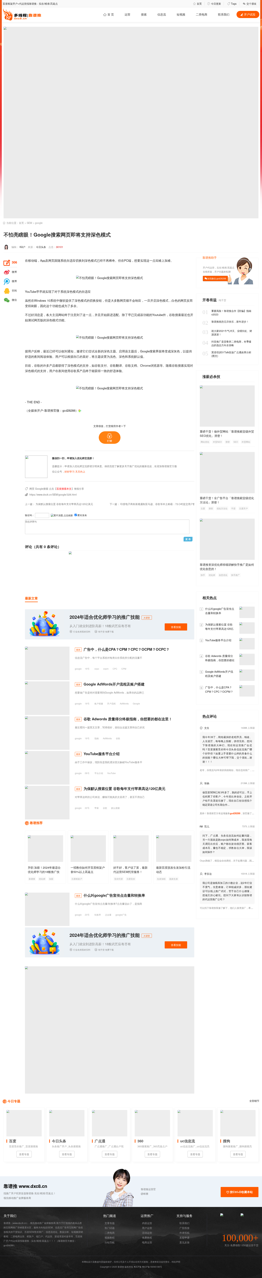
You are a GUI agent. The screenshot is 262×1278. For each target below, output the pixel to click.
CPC (115, 668)
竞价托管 (118, 878)
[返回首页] (79, 410)
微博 (10, 271)
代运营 (48, 1236)
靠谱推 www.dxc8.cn (25, 1186)
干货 (233, 508)
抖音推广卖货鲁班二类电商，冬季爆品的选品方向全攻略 (226, 343)
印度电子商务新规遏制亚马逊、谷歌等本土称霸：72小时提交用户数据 (159, 504)
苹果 (96, 807)
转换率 (97, 914)
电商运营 (147, 1242)
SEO (235, 441)
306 (10, 262)
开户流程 (111, 703)
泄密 (227, 441)
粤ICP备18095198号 (152, 1266)
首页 (197, 3)
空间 (10, 290)
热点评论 (209, 716)
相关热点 (209, 597)
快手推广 (235, 574)
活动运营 (147, 1232)
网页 (51, 260)
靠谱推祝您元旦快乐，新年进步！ (225, 321)
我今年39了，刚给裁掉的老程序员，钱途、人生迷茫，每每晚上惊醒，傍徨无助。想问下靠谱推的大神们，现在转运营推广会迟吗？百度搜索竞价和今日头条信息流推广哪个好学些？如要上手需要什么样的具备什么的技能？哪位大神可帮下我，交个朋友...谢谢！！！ (227, 749)
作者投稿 (184, 1232)
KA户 (22, 247)
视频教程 (110, 1237)
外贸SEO (217, 441)
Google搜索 (41, 488)
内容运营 (147, 1223)
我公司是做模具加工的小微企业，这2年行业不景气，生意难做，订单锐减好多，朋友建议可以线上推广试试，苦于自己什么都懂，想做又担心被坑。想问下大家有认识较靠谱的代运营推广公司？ (227, 891)
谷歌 (172, 314)
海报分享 (79, 488)
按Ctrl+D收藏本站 (239, 1192)
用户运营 (147, 1228)
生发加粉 (161, 878)
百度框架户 (76, 878)
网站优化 (205, 441)
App (42, 260)
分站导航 (110, 1242)
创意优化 (223, 574)
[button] (109, 437)
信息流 (161, 14)
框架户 (30, 1236)
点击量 (108, 914)
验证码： (29, 515)
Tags (232, 3)
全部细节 (254, 1101)
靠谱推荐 (36, 822)
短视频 (181, 14)
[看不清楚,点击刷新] (62, 515)
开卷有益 (210, 299)
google (39, 223)
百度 (203, 508)
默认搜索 (115, 807)
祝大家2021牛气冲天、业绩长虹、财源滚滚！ (227, 332)
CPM (123, 668)
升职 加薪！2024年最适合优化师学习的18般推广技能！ (44, 871)
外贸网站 (246, 441)
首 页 (108, 14)
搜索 (144, 14)
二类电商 (201, 14)
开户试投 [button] (247, 14)
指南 (96, 738)
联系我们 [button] (223, 14)
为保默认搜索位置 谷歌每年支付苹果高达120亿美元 (64, 504)
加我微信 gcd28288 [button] (216, 278)
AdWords (124, 703)
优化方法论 (222, 508)
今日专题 (13, 1101)
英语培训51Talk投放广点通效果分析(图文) (226, 354)
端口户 (39, 1236)
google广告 (121, 914)
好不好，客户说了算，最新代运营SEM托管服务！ (130, 869)
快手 (203, 574)
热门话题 (110, 1228)
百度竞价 (131, 878)
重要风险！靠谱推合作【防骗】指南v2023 (226, 312)
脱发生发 (173, 878)
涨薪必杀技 (211, 376)
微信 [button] (10, 300)
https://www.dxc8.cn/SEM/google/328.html (53, 494)
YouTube (30, 291)
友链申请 (184, 1237)
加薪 (51, 878)
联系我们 (184, 1223)
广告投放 (184, 1228)
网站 (61, 314)
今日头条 (41, 247)
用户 (31, 351)
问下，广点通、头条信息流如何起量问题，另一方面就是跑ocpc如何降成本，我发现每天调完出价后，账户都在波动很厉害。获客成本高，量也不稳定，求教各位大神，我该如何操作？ (227, 844)
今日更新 (214, 3)
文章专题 (110, 1223)
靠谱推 (32, 878)
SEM (29, 223)
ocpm (106, 668)
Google (145, 351)
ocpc (96, 668)
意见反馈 (184, 1242)
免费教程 (147, 1237)
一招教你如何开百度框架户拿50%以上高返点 (88, 869)
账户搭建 (98, 703)
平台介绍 (98, 773)
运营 (127, 14)
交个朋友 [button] (249, 3)
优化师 (42, 878)
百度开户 (243, 508)
